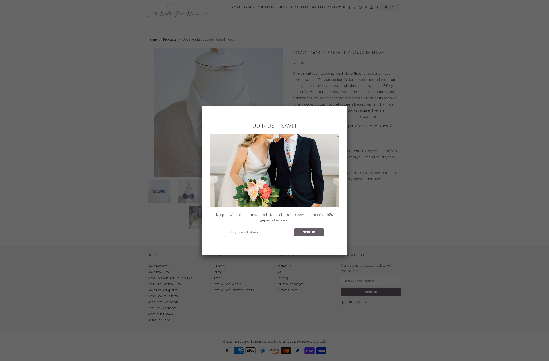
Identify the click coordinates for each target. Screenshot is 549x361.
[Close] (343, 110)
